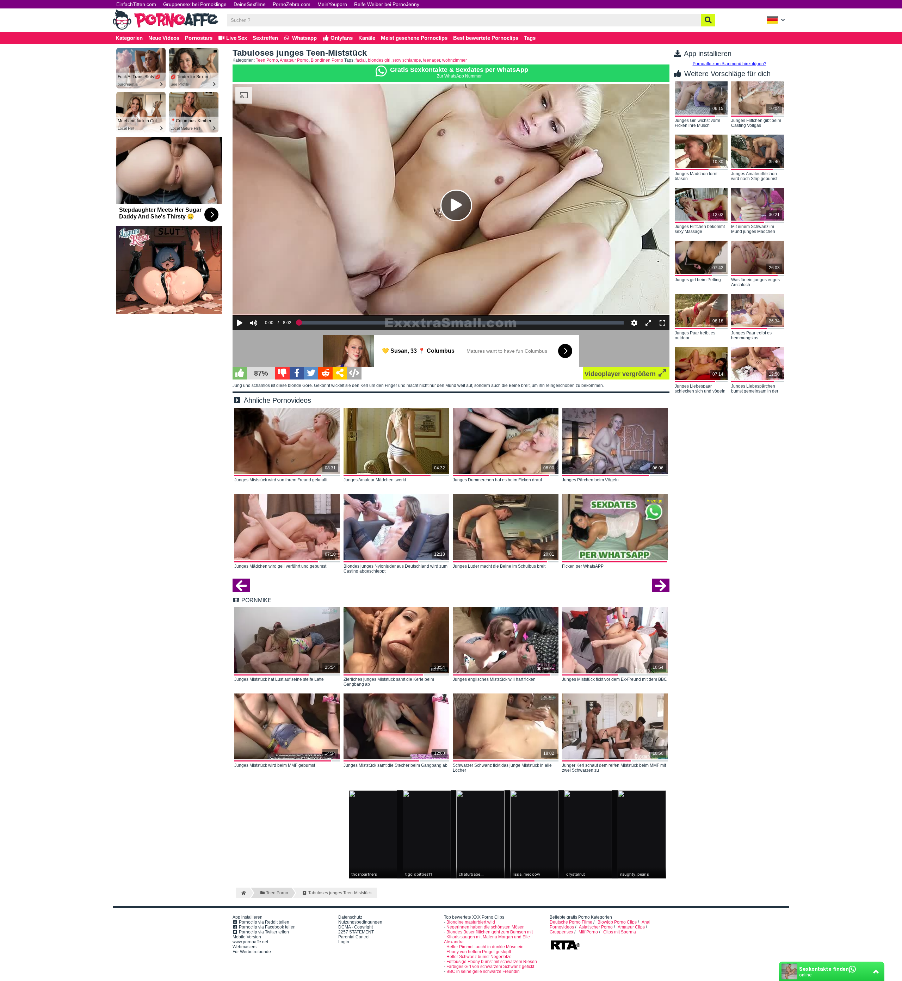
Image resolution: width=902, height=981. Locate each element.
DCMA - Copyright (355, 927)
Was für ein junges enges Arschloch (755, 282)
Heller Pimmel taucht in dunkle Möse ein (485, 946)
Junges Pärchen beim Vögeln (590, 479)
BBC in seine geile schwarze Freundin (483, 971)
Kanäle (366, 38)
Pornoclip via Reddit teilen (263, 922)
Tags (530, 38)
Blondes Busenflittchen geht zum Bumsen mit (489, 932)
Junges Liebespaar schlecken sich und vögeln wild (700, 389)
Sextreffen (265, 38)
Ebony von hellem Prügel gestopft (478, 951)
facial (361, 60)
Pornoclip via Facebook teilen (267, 927)
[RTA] (565, 948)
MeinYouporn (332, 4)
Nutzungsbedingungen (360, 922)
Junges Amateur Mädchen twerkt (375, 479)
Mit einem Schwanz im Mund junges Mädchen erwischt (753, 229)
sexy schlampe (407, 60)
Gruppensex (561, 932)
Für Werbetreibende (252, 951)
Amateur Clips (631, 927)
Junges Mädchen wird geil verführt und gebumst (280, 566)
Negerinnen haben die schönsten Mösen (485, 927)
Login (343, 941)
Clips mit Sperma (619, 932)
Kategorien (129, 38)
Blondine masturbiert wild (470, 922)
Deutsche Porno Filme (571, 922)
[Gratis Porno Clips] (165, 28)
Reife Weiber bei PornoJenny (386, 4)
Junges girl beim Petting (698, 279)
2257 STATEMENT (356, 932)
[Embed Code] (354, 373)
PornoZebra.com (291, 4)
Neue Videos (163, 38)
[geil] (240, 373)
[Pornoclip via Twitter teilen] (311, 373)
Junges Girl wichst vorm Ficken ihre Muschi (697, 123)
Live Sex (236, 38)
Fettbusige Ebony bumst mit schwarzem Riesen (491, 961)
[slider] (265, 301)
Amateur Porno (294, 60)
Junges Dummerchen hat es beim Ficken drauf (497, 479)
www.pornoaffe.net (250, 941)
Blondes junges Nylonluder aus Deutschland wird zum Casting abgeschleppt (395, 569)
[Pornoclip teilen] (340, 373)
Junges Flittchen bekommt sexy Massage (700, 229)
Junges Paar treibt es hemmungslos (751, 335)
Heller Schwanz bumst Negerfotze (479, 956)
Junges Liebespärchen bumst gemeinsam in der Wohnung (754, 389)
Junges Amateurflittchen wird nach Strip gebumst (754, 176)
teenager (431, 60)
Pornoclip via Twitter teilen (263, 932)
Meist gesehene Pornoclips (414, 38)
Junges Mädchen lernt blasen (696, 176)
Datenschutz (350, 917)
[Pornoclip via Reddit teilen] (325, 373)
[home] (243, 893)
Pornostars (198, 38)
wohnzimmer (454, 60)
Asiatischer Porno (596, 927)
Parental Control (354, 936)
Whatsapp (304, 38)
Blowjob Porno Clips (617, 922)
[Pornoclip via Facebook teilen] (297, 373)
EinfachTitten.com (136, 4)
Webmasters (245, 946)
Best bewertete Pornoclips (485, 38)
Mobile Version (247, 936)
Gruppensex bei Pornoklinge (195, 4)
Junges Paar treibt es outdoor (695, 335)
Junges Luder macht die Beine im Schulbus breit (499, 566)
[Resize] (648, 323)
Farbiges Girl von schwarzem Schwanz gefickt (490, 966)
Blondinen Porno (327, 60)
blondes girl (379, 60)
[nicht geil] (282, 373)
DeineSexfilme (250, 4)
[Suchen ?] (708, 20)
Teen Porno (267, 60)
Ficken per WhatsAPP (583, 566)
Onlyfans (341, 38)
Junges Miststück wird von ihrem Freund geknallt (280, 479)
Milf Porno (588, 932)
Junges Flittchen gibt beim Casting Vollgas (756, 123)
